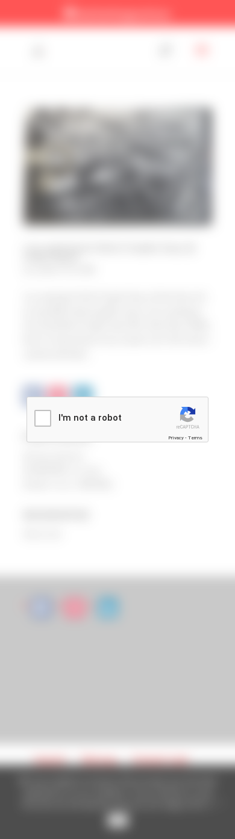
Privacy (176, 438)
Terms (195, 438)
